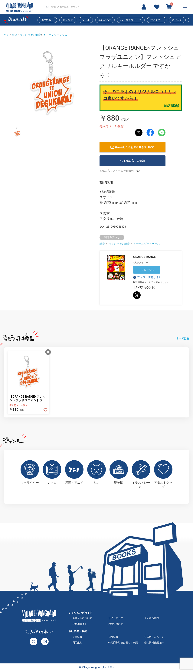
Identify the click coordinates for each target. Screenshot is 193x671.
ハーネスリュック (130, 20)
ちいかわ (177, 20)
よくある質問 (151, 618)
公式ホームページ (154, 636)
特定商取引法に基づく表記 (123, 642)
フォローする (147, 269)
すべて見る (182, 338)
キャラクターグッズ (55, 34)
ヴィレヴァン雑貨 (30, 34)
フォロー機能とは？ (147, 277)
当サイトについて (82, 618)
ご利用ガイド (79, 623)
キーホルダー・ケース (146, 243)
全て (6, 34)
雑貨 (14, 34)
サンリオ (68, 20)
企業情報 (77, 636)
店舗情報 (113, 636)
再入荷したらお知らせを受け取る (135, 147)
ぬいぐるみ (105, 20)
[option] (52, 83)
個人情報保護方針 (154, 642)
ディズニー (156, 20)
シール (86, 20)
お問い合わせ (115, 623)
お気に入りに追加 (134, 160)
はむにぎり (47, 20)
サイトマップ (115, 618)
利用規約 (77, 642)
